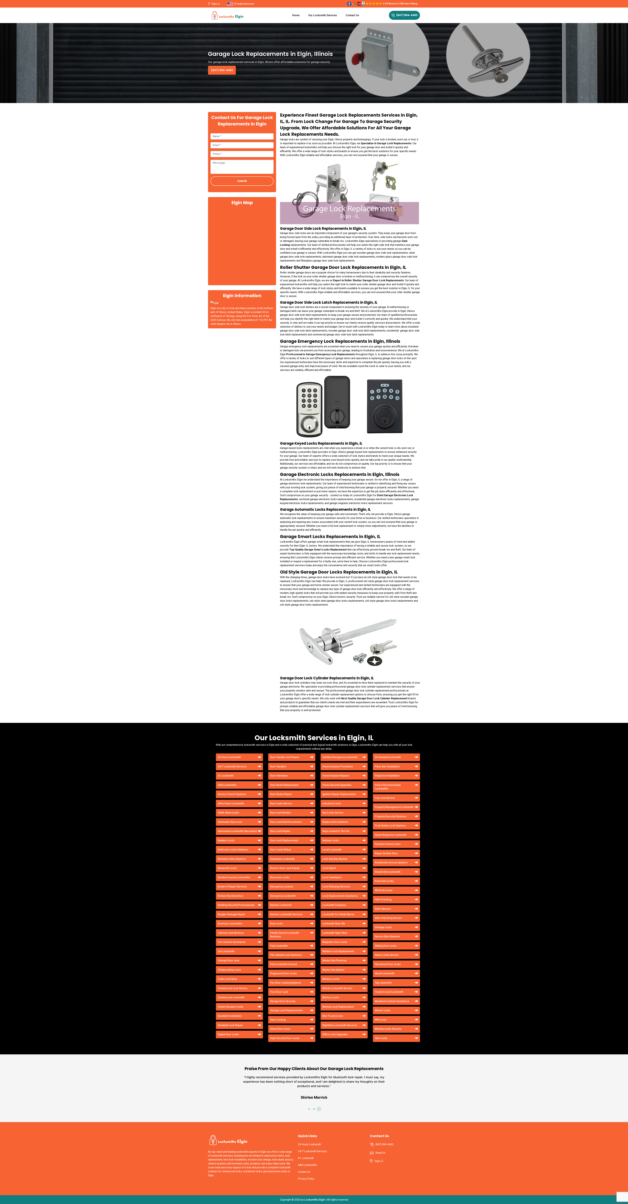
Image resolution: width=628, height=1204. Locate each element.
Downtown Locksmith (282, 858)
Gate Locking (278, 1019)
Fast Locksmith (279, 945)
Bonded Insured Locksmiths (234, 877)
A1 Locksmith (226, 775)
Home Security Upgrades (337, 785)
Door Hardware (279, 775)
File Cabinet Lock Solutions (286, 954)
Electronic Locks (279, 877)
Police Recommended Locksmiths (388, 787)
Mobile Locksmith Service (337, 988)
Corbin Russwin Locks (230, 1006)
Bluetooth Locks (227, 868)
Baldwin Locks (226, 840)
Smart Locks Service (387, 954)
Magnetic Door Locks (335, 942)
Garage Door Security (282, 1001)
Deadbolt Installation (230, 1015)
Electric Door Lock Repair (285, 868)
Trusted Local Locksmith (389, 991)
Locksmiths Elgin (314, 1199)
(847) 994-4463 (407, 15)
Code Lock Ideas (227, 978)
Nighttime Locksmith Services (340, 1025)
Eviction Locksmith (281, 905)
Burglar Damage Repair (231, 914)
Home (295, 15)
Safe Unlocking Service (388, 917)
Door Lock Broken (280, 812)
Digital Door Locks (228, 1034)
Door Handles (278, 766)
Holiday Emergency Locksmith (340, 757)
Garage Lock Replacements (286, 1010)
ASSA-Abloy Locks (228, 812)
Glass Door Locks (280, 1028)
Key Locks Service (333, 812)
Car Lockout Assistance (231, 942)
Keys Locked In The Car (336, 831)
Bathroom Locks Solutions (233, 849)
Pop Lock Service (385, 797)
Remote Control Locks (388, 844)
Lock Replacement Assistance (340, 895)
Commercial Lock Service (232, 988)
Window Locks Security (388, 1028)
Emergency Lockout (281, 886)
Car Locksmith (226, 951)
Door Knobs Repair (281, 794)
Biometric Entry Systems (232, 858)
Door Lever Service (281, 803)
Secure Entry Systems (387, 936)
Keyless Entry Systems (335, 821)
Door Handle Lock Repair (284, 757)
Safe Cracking (383, 899)
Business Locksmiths (230, 923)
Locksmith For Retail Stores (338, 914)
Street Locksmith (384, 973)
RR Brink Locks (383, 890)
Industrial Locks (332, 803)
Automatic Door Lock (230, 821)
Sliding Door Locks (385, 945)
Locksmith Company (334, 905)
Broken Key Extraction (230, 895)
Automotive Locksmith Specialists (237, 831)
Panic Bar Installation (387, 766)
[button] (309, 1108)
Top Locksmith (383, 982)
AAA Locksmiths (227, 785)
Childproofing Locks (229, 969)
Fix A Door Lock (279, 991)
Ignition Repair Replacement (339, 794)
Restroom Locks (384, 881)
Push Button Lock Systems (390, 825)
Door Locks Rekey (280, 849)
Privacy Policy (306, 1178)
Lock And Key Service (335, 858)
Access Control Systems (232, 794)
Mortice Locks (331, 997)
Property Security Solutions (390, 816)
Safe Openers (383, 908)
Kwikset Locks (331, 840)
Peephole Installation (387, 775)
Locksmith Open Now (335, 932)
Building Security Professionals (236, 905)
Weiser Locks (382, 1010)
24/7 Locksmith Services (232, 766)
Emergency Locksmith (283, 895)
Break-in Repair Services (232, 886)
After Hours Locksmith (231, 803)
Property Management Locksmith (394, 807)
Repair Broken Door (386, 853)
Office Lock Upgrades (335, 1034)
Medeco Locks (331, 978)
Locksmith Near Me (334, 923)
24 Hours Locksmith (229, 757)
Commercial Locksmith (231, 997)
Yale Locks (381, 1038)
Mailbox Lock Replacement (338, 951)
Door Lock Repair (280, 831)
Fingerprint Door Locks (283, 973)
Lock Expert (329, 868)
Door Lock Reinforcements (286, 821)
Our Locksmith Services (322, 15)
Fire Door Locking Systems (285, 982)
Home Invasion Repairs (336, 775)
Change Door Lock (228, 960)
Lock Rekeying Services (336, 886)
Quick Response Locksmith (390, 834)
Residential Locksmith (388, 871)
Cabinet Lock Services (231, 932)
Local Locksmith (332, 849)
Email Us (380, 1152)
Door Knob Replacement (284, 785)
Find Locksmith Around (283, 964)
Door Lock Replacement (284, 840)
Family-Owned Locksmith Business (284, 934)
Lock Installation (332, 877)
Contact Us (352, 15)
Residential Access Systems (391, 862)
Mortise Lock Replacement (338, 1006)
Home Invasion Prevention (338, 766)
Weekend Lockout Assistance (392, 1001)
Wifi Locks (380, 1019)
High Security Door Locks (284, 1038)
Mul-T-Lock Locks (333, 1015)
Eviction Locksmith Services (286, 914)
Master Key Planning (334, 960)
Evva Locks (276, 923)
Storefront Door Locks (388, 964)
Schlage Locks (383, 927)
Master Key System (333, 969)
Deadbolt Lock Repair (230, 1025)
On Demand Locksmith (388, 757)
